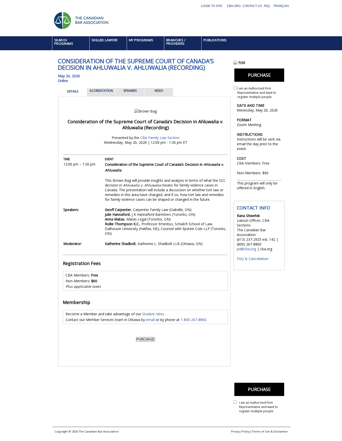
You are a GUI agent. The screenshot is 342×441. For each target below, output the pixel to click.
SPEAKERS (130, 90)
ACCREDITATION (101, 90)
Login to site (211, 6)
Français (281, 6)
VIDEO (158, 90)
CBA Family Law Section (160, 137)
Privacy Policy (240, 431)
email (150, 319)
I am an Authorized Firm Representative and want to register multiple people (256, 92)
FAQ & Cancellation (252, 258)
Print (242, 62)
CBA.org (234, 6)
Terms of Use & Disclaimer (270, 431)
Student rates (153, 314)
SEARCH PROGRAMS (63, 42)
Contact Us (252, 6)
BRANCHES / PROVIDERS (176, 42)
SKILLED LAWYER (105, 40)
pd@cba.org (246, 248)
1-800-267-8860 (193, 319)
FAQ (267, 6)
